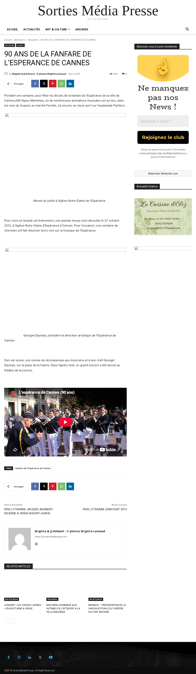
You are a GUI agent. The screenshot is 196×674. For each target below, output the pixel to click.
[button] (187, 29)
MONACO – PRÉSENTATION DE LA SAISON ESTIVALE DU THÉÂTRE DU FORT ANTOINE (107, 608)
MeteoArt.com (169, 173)
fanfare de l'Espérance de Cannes (33, 468)
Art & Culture (56, 29)
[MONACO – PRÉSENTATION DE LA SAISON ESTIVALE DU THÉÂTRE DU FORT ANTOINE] (107, 587)
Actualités (31, 29)
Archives (81, 29)
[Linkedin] (70, 83)
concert (20, 45)
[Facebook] (35, 83)
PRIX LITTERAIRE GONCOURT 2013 (105, 509)
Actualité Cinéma (147, 186)
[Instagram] (19, 657)
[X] (44, 83)
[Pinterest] (52, 83)
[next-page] (12, 621)
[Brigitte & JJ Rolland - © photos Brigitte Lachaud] (6, 74)
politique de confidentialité (163, 153)
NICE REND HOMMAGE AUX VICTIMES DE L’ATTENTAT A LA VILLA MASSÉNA (63, 608)
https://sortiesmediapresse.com (51, 536)
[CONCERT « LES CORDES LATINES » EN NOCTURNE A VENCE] (23, 587)
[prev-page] (6, 621)
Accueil (12, 29)
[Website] (36, 543)
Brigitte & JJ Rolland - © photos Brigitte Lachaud (39, 73)
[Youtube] (50, 657)
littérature (19, 39)
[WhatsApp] (61, 83)
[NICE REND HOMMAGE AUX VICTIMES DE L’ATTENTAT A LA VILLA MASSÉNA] (65, 587)
